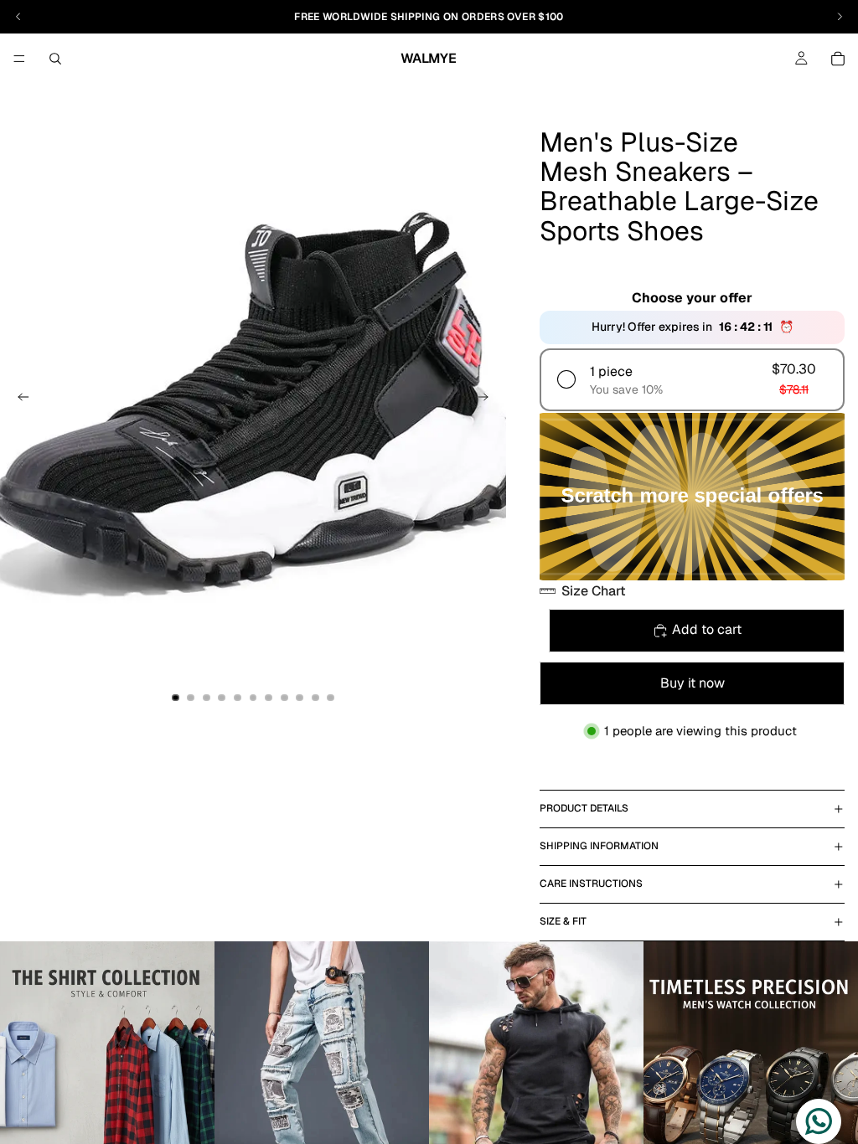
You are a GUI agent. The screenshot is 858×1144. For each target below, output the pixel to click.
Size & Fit (563, 921)
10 (315, 697)
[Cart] (837, 58)
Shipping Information (599, 846)
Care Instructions (591, 883)
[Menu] (19, 58)
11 (331, 697)
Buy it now (692, 683)
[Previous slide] (18, 400)
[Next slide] (487, 400)
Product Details (584, 808)
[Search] (55, 58)
